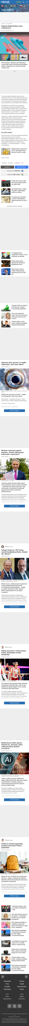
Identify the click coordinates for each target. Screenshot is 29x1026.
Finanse (21, 981)
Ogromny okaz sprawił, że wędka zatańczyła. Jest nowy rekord (13, 363)
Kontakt (21, 994)
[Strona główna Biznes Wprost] (5, 2)
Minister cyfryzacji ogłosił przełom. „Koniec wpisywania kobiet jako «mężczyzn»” (12, 452)
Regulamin (22, 996)
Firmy (7, 984)
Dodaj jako (13, 174)
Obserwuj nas (13, 170)
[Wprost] (1, 23)
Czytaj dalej (14, 410)
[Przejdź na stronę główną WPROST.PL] (0, 2)
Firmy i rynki (10, 162)
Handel (22, 984)
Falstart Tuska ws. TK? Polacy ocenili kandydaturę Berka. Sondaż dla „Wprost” (14, 552)
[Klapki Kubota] (14, 46)
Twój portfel (7, 10)
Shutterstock (19, 391)
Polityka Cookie (22, 998)
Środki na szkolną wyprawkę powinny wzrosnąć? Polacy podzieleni (12, 846)
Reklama (7, 996)
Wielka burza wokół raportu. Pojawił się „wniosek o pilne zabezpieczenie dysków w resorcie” (12, 745)
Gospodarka (17, 162)
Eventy (22, 989)
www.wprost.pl (18, 1022)
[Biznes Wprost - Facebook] (9, 1006)
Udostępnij (23, 167)
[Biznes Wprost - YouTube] (19, 1006)
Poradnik (7, 986)
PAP (16, 580)
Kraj (22, 162)
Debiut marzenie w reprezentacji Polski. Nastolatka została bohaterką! (13, 653)
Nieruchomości (21, 986)
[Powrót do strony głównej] (2, 976)
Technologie (7, 989)
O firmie (7, 994)
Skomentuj (7, 167)
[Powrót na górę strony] (26, 976)
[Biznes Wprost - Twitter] (14, 1006)
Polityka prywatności (7, 998)
